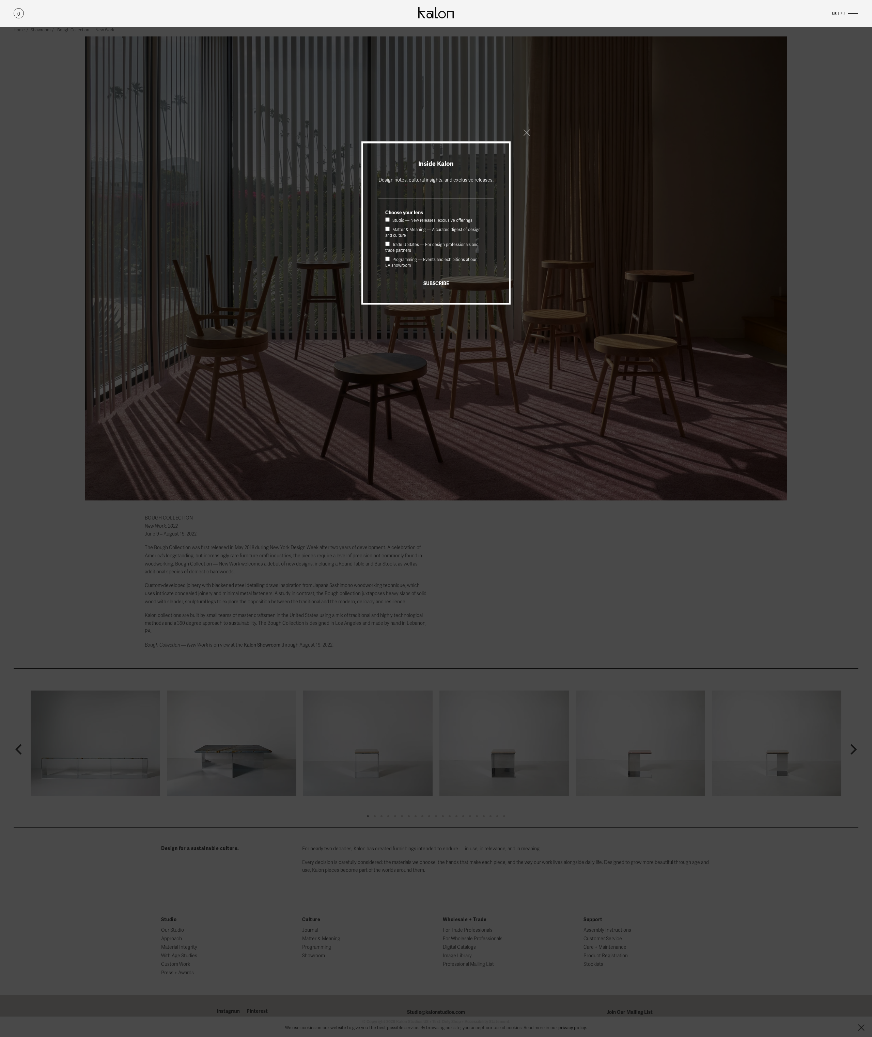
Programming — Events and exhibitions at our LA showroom (431, 262)
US (834, 14)
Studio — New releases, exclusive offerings (431, 220)
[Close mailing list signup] (527, 132)
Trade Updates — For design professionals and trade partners (432, 247)
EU (842, 14)
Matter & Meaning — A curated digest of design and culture (433, 232)
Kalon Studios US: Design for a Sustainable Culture (436, 13)
